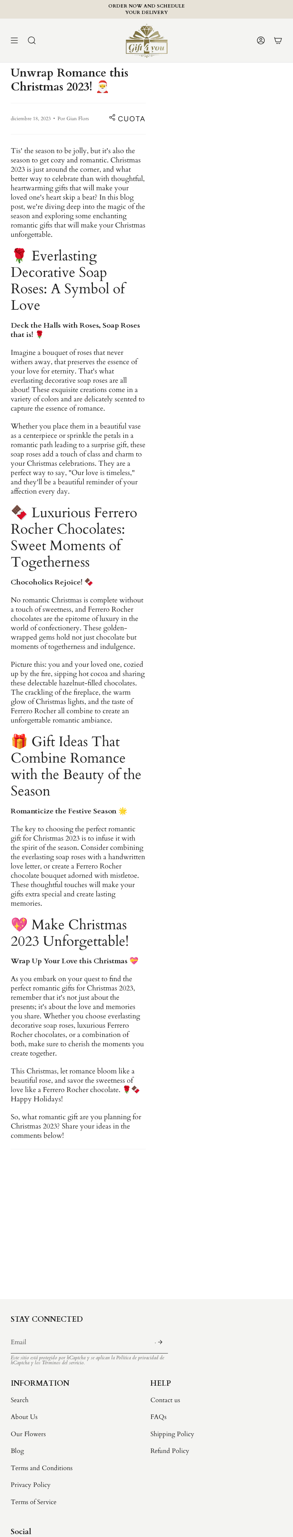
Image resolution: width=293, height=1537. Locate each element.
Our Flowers (28, 1434)
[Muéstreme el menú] (14, 40)
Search (20, 1400)
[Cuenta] (261, 40)
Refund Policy (169, 1451)
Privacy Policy (31, 1484)
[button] (32, 40)
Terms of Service (33, 1502)
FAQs (158, 1417)
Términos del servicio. (63, 1363)
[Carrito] (278, 40)
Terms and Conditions (42, 1468)
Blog (17, 1451)
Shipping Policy (172, 1434)
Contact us (165, 1400)
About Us (24, 1417)
